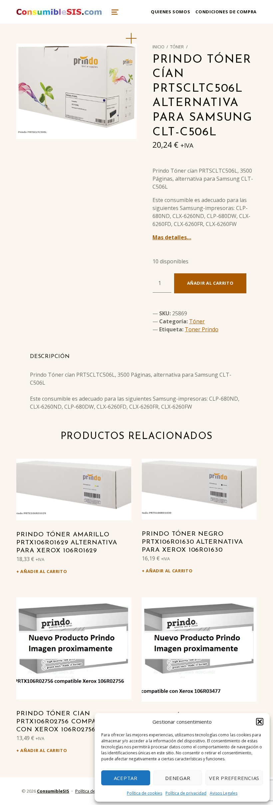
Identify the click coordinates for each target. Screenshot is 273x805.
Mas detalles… (171, 237)
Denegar (177, 778)
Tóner (177, 47)
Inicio (158, 47)
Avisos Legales (223, 793)
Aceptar (125, 778)
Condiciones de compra (225, 12)
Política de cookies (144, 793)
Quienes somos (170, 12)
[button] (259, 721)
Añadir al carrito (210, 283)
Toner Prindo (201, 329)
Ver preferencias (234, 778)
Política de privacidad (185, 793)
